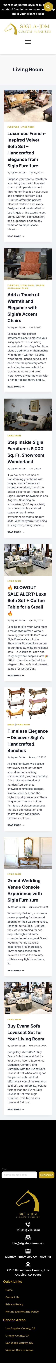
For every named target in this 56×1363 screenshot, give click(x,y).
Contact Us (12, 1297)
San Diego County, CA (19, 1342)
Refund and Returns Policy (22, 1311)
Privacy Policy (14, 1304)
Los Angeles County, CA (20, 1328)
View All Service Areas (19, 1350)
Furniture (13, 127)
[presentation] (28, 106)
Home (9, 1290)
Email (4, 1169)
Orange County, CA (17, 1335)
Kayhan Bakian (18, 172)
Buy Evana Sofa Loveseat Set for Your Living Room (25, 1032)
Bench (10, 724)
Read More (15, 236)
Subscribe (46, 1175)
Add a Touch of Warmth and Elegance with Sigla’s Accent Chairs (23, 307)
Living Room (27, 127)
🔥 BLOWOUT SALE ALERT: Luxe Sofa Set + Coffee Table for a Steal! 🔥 (26, 600)
